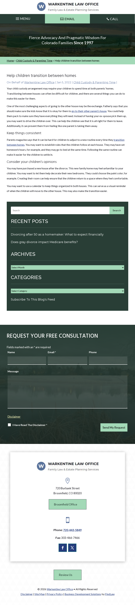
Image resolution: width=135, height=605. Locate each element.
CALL (114, 19)
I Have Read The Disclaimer (30, 424)
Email (52, 352)
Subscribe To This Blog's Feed (33, 299)
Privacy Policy (55, 594)
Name (11, 352)
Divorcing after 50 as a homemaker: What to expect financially (57, 234)
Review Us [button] (65, 575)
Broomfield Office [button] (65, 504)
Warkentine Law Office (39, 82)
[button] (22, 17)
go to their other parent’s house (89, 111)
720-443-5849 (72, 530)
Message (13, 371)
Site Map (40, 594)
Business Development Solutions (83, 594)
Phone (93, 352)
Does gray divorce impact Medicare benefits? (44, 242)
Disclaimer (14, 416)
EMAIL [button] (70, 19)
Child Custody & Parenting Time (94, 82)
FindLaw (110, 594)
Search (117, 210)
